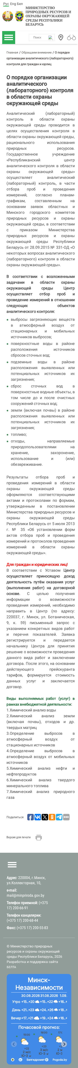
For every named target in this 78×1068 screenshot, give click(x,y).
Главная (12, 52)
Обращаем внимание (36, 52)
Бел (20, 4)
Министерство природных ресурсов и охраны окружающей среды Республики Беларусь (48, 16)
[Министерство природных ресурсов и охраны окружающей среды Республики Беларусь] (8, 16)
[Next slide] (64, 1044)
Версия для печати (18, 837)
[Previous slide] (14, 1044)
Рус (6, 4)
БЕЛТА (11, 967)
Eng (13, 4)
